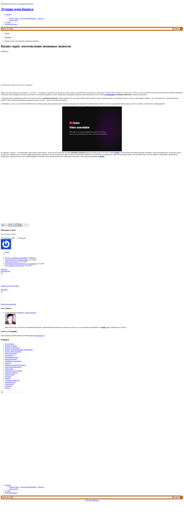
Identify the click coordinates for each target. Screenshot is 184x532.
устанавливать (110, 94)
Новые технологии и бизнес (15, 365)
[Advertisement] (65, 67)
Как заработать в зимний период (17, 260)
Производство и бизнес (13, 371)
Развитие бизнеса (11, 373)
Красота (8, 363)
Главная (8, 14)
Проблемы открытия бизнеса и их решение (21, 264)
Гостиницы (9, 355)
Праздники (9, 369)
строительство (10, 382)
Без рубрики (9, 344)
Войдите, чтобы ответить (27, 313)
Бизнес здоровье (11, 346)
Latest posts (22, 238)
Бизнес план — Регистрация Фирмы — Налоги (26, 18)
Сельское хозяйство (12, 380)
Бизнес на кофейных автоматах (16, 258)
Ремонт (7, 378)
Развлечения (9, 375)
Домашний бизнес (11, 357)
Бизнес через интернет (13, 351)
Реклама (4, 269)
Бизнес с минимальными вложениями (19, 350)
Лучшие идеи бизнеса (17, 9)
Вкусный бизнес (11, 353)
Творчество (9, 384)
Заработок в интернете (13, 361)
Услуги (7, 388)
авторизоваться (38, 335)
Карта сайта (13, 20)
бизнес (117, 153)
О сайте (8, 22)
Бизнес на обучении (12, 348)
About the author (9, 238)
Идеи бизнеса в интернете (14, 265)
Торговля (8, 386)
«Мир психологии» (12, 262)
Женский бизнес (11, 359)
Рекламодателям (11, 24)
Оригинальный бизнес (13, 367)
